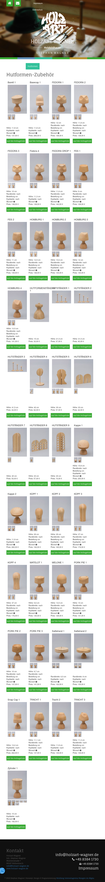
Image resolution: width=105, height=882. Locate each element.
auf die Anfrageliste (16, 141)
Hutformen (33, 66)
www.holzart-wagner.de (17, 868)
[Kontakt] (17, 3)
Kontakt (54, 66)
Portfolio (20, 66)
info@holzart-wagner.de (17, 866)
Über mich (7, 66)
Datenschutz (38, 9)
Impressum (38, 3)
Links (44, 66)
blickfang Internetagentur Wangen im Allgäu (75, 878)
